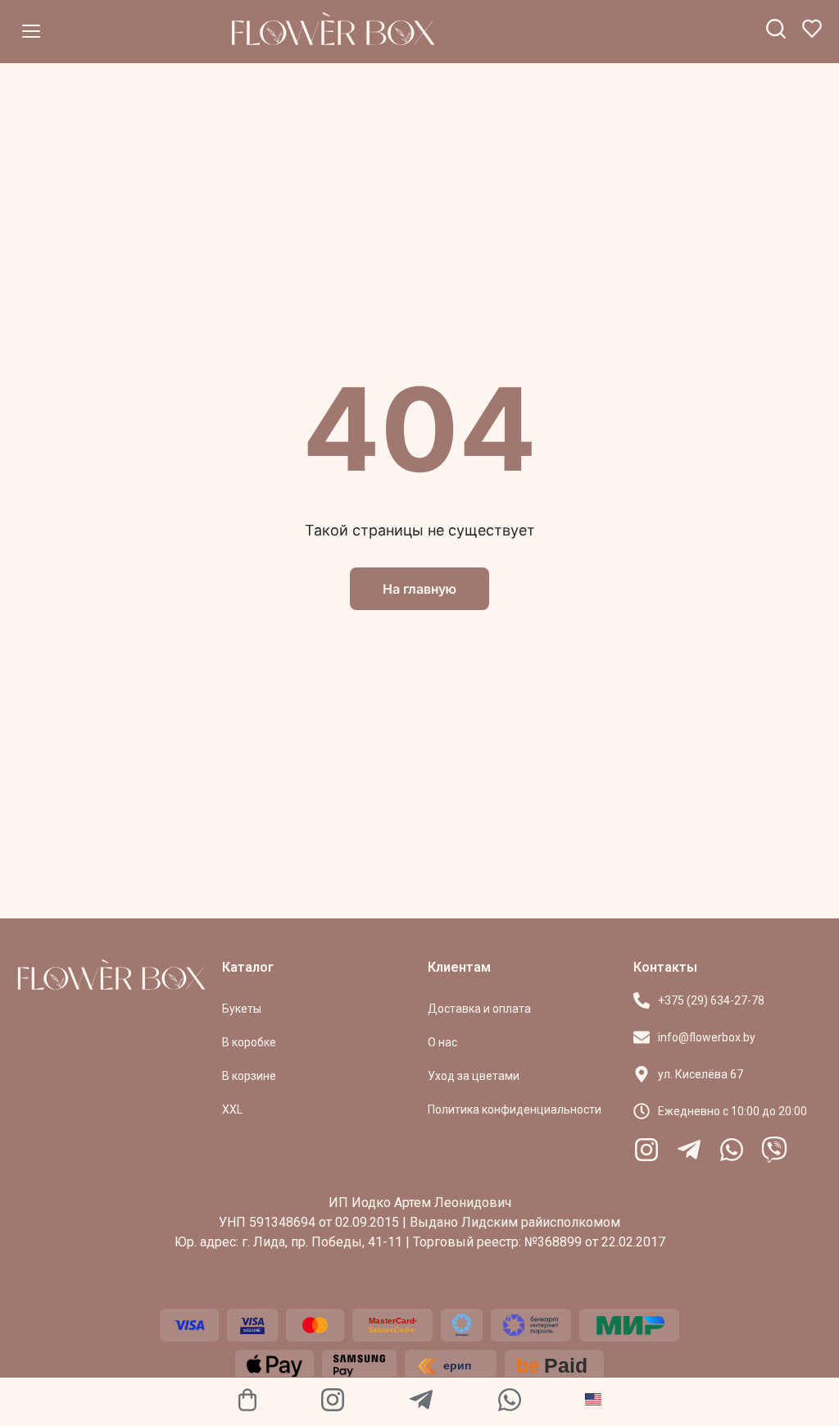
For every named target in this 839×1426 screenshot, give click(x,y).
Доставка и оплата (479, 1008)
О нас (442, 1042)
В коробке (249, 1042)
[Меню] (31, 31)
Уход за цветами (473, 1075)
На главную (419, 589)
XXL (232, 1109)
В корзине (249, 1075)
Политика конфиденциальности (514, 1109)
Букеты (241, 1008)
